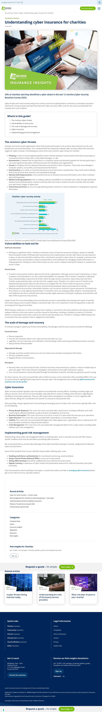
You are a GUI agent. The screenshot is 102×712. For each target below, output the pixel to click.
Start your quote (86, 8)
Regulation (13, 530)
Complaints (57, 630)
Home (16, 13)
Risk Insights (14, 536)
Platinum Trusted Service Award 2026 (22, 504)
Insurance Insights (16, 527)
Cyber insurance (18, 129)
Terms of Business (59, 634)
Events (12, 524)
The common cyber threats (22, 120)
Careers (56, 638)
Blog (20, 13)
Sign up (14, 556)
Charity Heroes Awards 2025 (19, 507)
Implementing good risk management (26, 132)
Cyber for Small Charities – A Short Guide (23, 495)
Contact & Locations (17, 675)
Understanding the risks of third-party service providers (50, 597)
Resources (13, 533)
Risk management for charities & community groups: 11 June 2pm (32, 498)
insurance (13, 626)
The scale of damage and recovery (24, 126)
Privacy (55, 642)
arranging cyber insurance (79, 470)
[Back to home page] (6, 8)
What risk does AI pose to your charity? (83, 596)
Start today (66, 567)
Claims (55, 626)
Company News (15, 521)
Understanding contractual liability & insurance (26, 501)
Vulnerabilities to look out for (22, 123)
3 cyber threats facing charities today (16, 596)
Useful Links (57, 646)
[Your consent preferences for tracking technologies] (3, 710)
